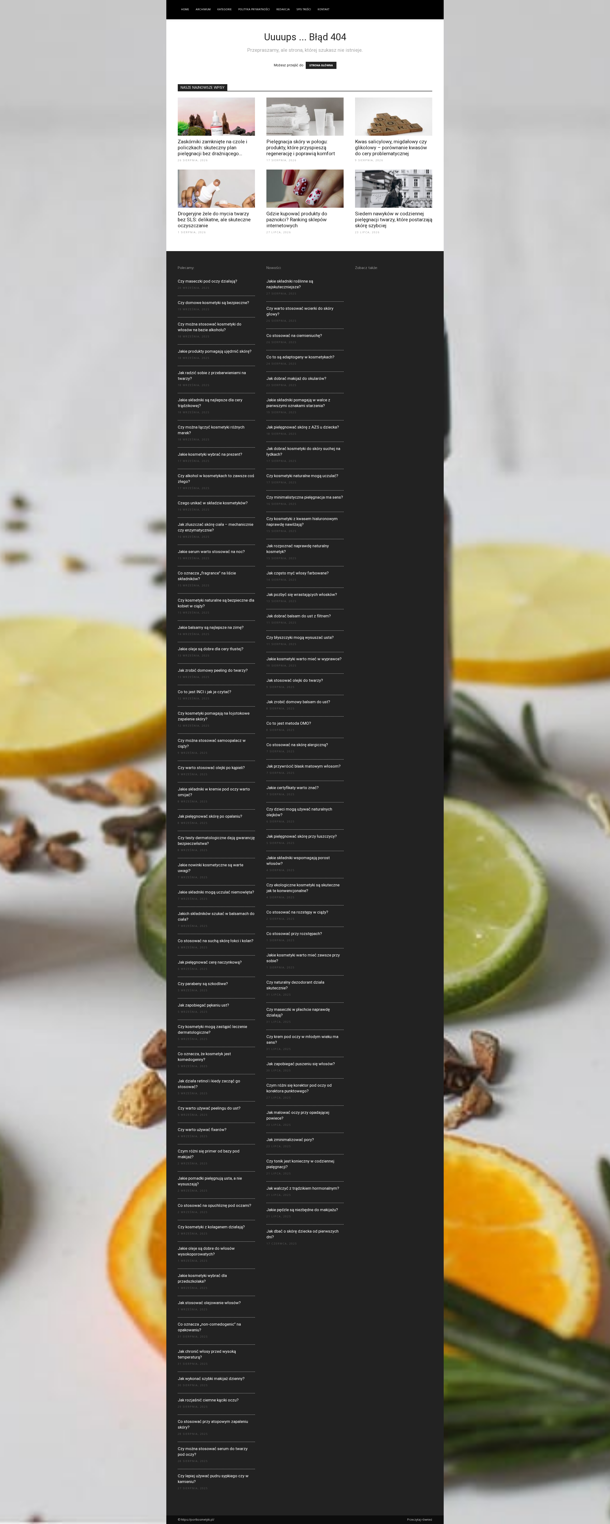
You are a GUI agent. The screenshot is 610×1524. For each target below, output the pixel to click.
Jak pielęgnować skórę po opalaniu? (210, 816)
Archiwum (203, 9)
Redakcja (283, 9)
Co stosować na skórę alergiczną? (297, 744)
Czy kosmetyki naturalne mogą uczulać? (302, 475)
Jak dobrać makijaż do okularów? (296, 378)
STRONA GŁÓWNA (321, 65)
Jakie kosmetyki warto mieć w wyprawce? (303, 658)
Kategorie (224, 9)
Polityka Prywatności (254, 9)
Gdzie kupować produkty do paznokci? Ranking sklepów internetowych (296, 219)
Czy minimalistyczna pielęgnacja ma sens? (304, 497)
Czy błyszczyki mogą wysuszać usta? (300, 637)
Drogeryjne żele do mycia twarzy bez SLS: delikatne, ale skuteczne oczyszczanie (214, 219)
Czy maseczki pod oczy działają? (207, 281)
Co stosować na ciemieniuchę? (294, 335)
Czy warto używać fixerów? (202, 1129)
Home (185, 9)
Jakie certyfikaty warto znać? (292, 787)
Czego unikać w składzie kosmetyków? (213, 503)
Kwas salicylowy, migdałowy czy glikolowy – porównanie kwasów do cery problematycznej (391, 147)
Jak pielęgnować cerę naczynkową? (210, 962)
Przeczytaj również (419, 1520)
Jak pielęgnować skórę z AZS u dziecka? (302, 427)
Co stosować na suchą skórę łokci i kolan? (215, 940)
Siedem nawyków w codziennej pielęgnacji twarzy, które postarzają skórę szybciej (393, 219)
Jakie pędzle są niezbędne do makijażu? (302, 1209)
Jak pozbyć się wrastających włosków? (301, 594)
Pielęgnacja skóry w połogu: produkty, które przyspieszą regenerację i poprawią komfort (300, 147)
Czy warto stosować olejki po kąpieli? (211, 767)
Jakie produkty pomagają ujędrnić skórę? (214, 351)
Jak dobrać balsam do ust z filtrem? (298, 616)
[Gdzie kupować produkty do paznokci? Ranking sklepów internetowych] (305, 189)
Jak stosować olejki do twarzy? (294, 680)
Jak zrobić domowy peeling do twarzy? (213, 670)
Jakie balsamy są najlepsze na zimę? (211, 627)
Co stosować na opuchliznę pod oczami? (214, 1205)
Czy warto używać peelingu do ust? (209, 1108)
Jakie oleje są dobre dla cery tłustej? (210, 648)
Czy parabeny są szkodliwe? (203, 983)
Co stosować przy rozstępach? (294, 933)
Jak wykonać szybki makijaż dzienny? (211, 1378)
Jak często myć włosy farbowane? (297, 573)
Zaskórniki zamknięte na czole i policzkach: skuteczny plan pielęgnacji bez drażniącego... (212, 147)
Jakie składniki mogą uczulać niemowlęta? (216, 892)
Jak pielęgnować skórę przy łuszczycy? (301, 836)
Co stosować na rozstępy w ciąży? (297, 912)
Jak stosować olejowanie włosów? (209, 1302)
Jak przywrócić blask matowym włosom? (303, 766)
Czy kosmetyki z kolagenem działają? (211, 1226)
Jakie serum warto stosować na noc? (211, 551)
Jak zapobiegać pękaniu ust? (203, 1005)
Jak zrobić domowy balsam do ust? (298, 701)
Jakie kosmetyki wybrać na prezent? (210, 454)
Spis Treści (303, 9)
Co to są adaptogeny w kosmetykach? (300, 357)
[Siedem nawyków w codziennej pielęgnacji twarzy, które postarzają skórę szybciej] (393, 189)
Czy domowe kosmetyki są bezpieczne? (213, 302)
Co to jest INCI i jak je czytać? (204, 691)
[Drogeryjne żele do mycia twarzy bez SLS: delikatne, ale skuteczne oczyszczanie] (216, 189)
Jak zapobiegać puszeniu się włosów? (300, 1063)
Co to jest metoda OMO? (288, 723)
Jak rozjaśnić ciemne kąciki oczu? (208, 1400)
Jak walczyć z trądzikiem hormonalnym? (302, 1188)
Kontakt (323, 9)
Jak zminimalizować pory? (290, 1139)
